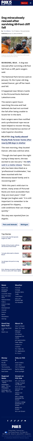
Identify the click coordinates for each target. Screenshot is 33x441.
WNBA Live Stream (18, 408)
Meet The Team (20, 328)
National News (5, 300)
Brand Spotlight (19, 371)
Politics (3, 302)
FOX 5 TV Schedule (18, 331)
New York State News (6, 296)
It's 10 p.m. (18, 353)
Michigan (24, 224)
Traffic (17, 294)
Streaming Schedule (4, 290)
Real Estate (4, 371)
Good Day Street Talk (6, 329)
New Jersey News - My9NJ (6, 381)
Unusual (3, 310)
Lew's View (18, 365)
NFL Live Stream (20, 381)
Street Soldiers (19, 363)
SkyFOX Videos (19, 369)
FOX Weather (19, 302)
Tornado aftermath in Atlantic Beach (10, 253)
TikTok (14, 420)
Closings (17, 290)
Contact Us (18, 344)
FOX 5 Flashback (20, 367)
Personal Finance (6, 369)
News (3, 285)
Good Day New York (5, 324)
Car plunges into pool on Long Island (10, 262)
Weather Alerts (19, 292)
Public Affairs (19, 342)
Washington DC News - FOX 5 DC (6, 391)
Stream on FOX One (19, 377)
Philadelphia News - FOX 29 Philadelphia (5, 386)
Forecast (17, 288)
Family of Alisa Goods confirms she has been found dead (10, 245)
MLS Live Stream (20, 411)
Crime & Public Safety (5, 305)
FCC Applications (20, 351)
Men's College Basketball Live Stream (19, 398)
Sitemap (3, 319)
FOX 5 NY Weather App (19, 299)
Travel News (18, 296)
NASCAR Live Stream (19, 389)
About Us (19, 323)
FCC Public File (19, 349)
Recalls (3, 363)
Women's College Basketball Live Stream (20, 403)
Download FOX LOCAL (19, 337)
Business (4, 365)
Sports (3, 314)
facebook (7, 420)
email (25, 420)
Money (4, 358)
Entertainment (5, 308)
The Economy (5, 367)
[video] (27, 238)
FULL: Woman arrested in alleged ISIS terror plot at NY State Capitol (11, 270)
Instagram (11, 420)
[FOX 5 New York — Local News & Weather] (6, 3)
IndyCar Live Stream (18, 393)
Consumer (4, 360)
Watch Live (24, 3)
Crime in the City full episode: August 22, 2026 (9, 237)
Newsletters (5, 316)
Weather (18, 285)
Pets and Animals (25, 31)
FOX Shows (18, 334)
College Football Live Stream (20, 383)
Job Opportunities (20, 340)
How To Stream (19, 326)
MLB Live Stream (20, 387)
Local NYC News (6, 294)
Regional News (5, 377)
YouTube (18, 420)
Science (3, 312)
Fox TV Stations (16, 31)
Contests (17, 347)
